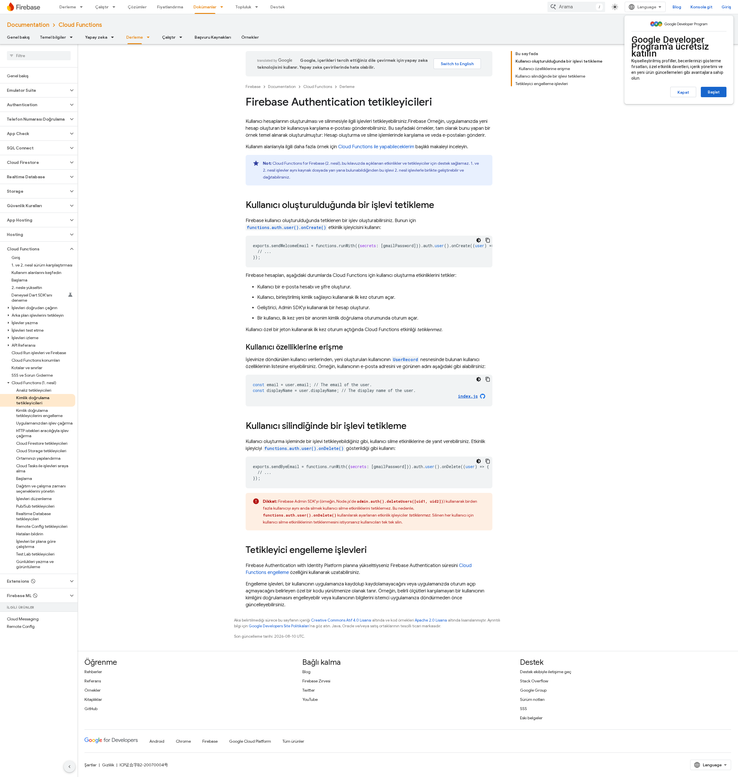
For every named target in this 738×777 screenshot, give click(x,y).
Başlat (714, 92)
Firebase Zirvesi (316, 681)
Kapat (683, 92)
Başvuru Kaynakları (213, 37)
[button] (34, 90)
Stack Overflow (534, 681)
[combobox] (576, 7)
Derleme (67, 7)
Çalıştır (102, 7)
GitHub (90, 708)
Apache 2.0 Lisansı (431, 620)
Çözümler (137, 7)
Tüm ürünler (293, 741)
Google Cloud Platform (250, 741)
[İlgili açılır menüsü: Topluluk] (258, 7)
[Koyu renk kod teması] (478, 240)
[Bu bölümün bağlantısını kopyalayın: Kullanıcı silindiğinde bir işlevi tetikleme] (412, 426)
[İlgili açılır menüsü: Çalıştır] (116, 7)
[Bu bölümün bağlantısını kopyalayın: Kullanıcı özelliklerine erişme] (349, 347)
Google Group (533, 690)
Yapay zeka (96, 37)
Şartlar (90, 765)
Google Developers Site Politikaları (279, 626)
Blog (677, 7)
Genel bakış (18, 37)
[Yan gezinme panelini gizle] (69, 766)
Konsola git (701, 7)
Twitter (308, 690)
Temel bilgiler (53, 37)
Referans (92, 681)
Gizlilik (108, 765)
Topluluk (243, 7)
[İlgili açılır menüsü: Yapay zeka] (114, 37)
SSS (523, 708)
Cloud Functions (80, 25)
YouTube (310, 699)
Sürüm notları (532, 699)
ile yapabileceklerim (376, 147)
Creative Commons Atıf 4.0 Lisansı (341, 620)
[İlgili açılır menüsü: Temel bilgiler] (73, 37)
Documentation (28, 25)
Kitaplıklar (93, 699)
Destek (277, 7)
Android (156, 741)
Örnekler (250, 37)
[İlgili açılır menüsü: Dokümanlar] (223, 7)
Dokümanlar (204, 7)
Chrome (183, 741)
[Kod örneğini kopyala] (487, 240)
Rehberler (93, 671)
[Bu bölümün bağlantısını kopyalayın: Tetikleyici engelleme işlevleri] (372, 550)
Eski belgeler (531, 717)
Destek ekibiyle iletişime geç (545, 671)
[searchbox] (39, 55)
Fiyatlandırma (170, 7)
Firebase (253, 86)
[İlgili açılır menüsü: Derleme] (83, 7)
